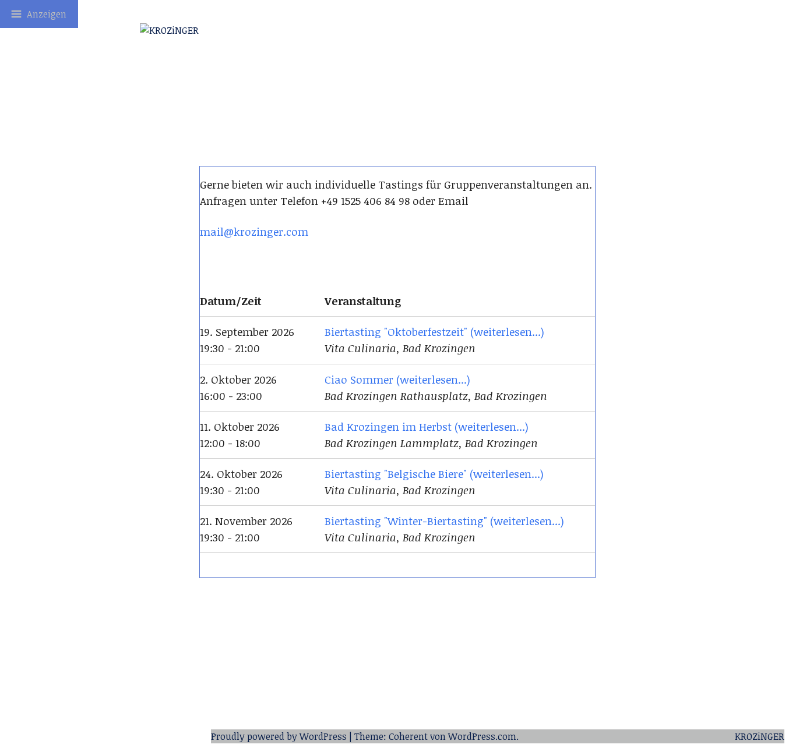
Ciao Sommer (359, 379)
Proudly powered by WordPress (279, 736)
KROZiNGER (759, 736)
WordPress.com (482, 736)
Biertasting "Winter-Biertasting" (406, 520)
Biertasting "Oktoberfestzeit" (396, 331)
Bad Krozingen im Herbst (388, 426)
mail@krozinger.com (254, 231)
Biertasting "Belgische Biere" (396, 473)
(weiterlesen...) (507, 331)
